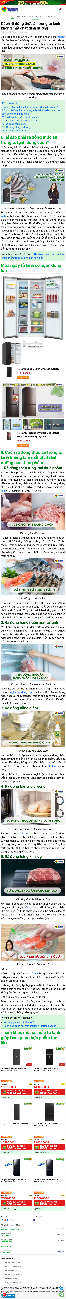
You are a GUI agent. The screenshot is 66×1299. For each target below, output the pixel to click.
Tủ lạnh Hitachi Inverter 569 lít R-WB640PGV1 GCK (46, 1124)
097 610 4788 (17, 1230)
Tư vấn (31, 16)
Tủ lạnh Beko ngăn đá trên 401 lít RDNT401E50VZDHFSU (46, 1069)
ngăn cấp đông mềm (21, 692)
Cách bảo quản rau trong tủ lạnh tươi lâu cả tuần (30, 1025)
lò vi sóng (23, 833)
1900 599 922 (6, 1235)
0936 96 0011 (6, 1230)
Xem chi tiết (60, 1251)
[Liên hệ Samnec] (61, 1294)
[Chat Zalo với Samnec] (61, 1288)
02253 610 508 (6, 1241)
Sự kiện (18, 16)
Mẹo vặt (24, 16)
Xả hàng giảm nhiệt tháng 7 (19, 1022)
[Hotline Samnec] (4, 1295)
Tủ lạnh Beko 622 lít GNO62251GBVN (39, 368)
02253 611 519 (6, 1247)
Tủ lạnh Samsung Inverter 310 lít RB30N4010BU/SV (46, 1180)
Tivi (45, 16)
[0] (60, 10)
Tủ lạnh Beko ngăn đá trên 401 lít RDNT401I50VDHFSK (13, 1069)
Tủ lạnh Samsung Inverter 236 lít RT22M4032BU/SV (13, 1180)
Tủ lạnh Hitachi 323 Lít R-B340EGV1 (14, 1124)
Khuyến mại (38, 16)
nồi (29, 907)
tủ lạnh (61, 36)
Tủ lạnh (50, 16)
